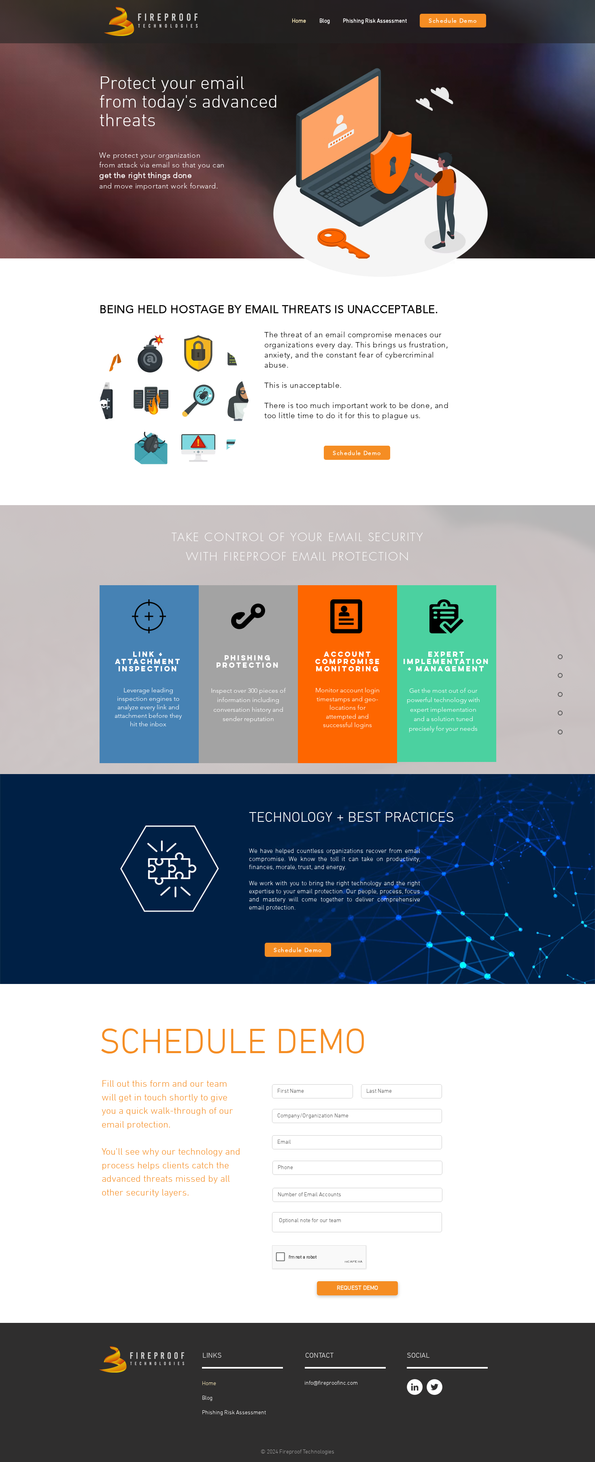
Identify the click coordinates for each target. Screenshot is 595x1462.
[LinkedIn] (415, 1387)
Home (209, 1383)
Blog (207, 1398)
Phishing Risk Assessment (234, 1412)
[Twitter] (434, 1387)
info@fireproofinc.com (331, 1383)
